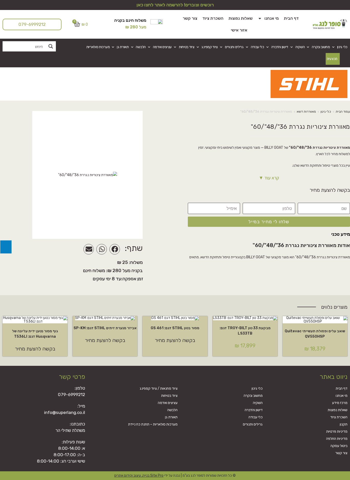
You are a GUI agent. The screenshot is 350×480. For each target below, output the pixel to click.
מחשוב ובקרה (321, 47)
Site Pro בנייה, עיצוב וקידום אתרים (138, 475)
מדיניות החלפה (336, 438)
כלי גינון (342, 47)
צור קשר (190, 18)
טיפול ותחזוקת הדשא (315, 165)
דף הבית (291, 18)
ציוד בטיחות (186, 47)
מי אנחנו (271, 18)
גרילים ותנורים (234, 47)
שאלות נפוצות (241, 18)
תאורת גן (123, 47)
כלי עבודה (257, 47)
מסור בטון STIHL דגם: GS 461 (175, 328)
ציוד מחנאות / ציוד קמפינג (159, 388)
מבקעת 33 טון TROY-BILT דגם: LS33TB (245, 331)
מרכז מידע (339, 403)
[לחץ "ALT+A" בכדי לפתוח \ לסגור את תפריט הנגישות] (6, 246)
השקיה (300, 47)
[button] (114, 249)
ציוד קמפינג (209, 47)
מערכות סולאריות (98, 47)
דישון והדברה (279, 47)
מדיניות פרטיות (336, 431)
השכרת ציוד (212, 18)
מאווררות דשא (306, 111)
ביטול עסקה (339, 446)
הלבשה (141, 47)
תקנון (343, 424)
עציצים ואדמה (162, 47)
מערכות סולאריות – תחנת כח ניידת (153, 424)
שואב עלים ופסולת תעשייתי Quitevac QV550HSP (315, 334)
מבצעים (332, 59)
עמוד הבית (343, 111)
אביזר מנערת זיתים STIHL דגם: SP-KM (105, 328)
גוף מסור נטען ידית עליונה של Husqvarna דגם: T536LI (35, 334)
